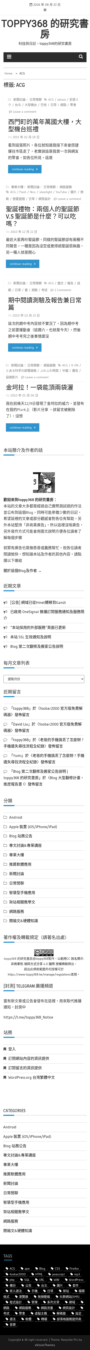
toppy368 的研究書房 (45, 29)
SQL (26, 1280)
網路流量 (47, 1308)
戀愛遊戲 (19, 199)
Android (15, 817)
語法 (13, 1319)
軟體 (28, 1319)
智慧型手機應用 (22, 892)
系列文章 (53, 1302)
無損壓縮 (44, 1297)
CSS (57, 1268)
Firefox (74, 1268)
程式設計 (16, 1302)
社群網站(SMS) (70, 1297)
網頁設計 (44, 199)
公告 (28, 1285)
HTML (39, 1274)
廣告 (75, 371)
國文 (60, 283)
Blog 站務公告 (20, 836)
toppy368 (42, 959)
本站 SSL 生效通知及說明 (30, 637)
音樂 (13, 1324)
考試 (44, 290)
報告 (70, 283)
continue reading (23, 169)
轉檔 (44, 1319)
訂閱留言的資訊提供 (25, 1068)
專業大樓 (17, 187)
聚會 (73, 105)
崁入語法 (16, 1291)
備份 (13, 1285)
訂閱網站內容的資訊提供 (28, 1058)
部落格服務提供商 (69, 1319)
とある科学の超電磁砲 (21, 371)
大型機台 (31, 105)
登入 (12, 1049)
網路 (63, 105)
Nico (33, 192)
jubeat (61, 99)
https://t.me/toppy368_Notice (28, 1017)
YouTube (61, 192)
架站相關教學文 (22, 902)
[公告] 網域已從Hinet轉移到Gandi (38, 602)
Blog (42, 1268)
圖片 (74, 192)
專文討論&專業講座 (25, 845)
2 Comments (63, 290)
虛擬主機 (41, 1313)
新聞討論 (19, 99)
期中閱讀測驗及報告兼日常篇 (44, 304)
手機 (34, 1291)
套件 (76, 1285)
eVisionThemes (45, 1345)
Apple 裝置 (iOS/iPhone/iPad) (33, 826)
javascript (58, 1274)
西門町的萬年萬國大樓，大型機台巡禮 (44, 125)
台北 (18, 105)
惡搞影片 (12, 377)
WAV (56, 1280)
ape (27, 1268)
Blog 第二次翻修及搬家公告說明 (36, 646)
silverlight (45, 192)
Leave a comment (24, 112)
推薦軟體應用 (20, 864)
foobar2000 (18, 1274)
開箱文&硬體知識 (23, 920)
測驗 (34, 290)
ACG (51, 99)
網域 (72, 1302)
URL (41, 1280)
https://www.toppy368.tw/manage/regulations (39, 974)
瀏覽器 (23, 1297)
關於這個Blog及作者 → (22, 570)
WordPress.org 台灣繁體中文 (31, 1077)
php (12, 1280)
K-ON (74, 365)
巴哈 (44, 105)
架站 (66, 1291)
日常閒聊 (35, 99)
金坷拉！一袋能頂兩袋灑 (39, 387)
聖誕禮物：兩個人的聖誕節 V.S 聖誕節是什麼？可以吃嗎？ (42, 216)
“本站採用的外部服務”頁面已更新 (38, 627)
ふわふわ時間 (49, 371)
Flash (22, 192)
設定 (78, 1313)
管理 (34, 1302)
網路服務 (66, 187)
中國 (65, 371)
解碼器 (61, 1313)
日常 (53, 105)
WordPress (76, 1280)
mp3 (77, 1274)
